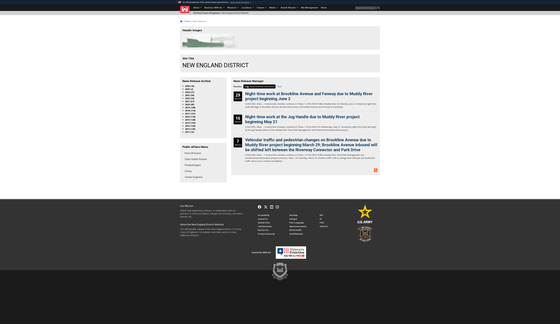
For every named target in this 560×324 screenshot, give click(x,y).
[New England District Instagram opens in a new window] (277, 207)
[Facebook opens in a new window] (259, 207)
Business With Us (213, 8)
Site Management (309, 8)
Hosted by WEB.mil (261, 252)
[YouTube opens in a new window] (271, 207)
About (196, 8)
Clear (279, 86)
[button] (241, 2)
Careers (261, 8)
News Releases (193, 153)
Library (188, 171)
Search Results (288, 8)
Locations (247, 8)
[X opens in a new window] (265, 207)
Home (324, 8)
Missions (232, 8)
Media (273, 8)
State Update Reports (196, 159)
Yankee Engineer (194, 177)
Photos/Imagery (193, 165)
